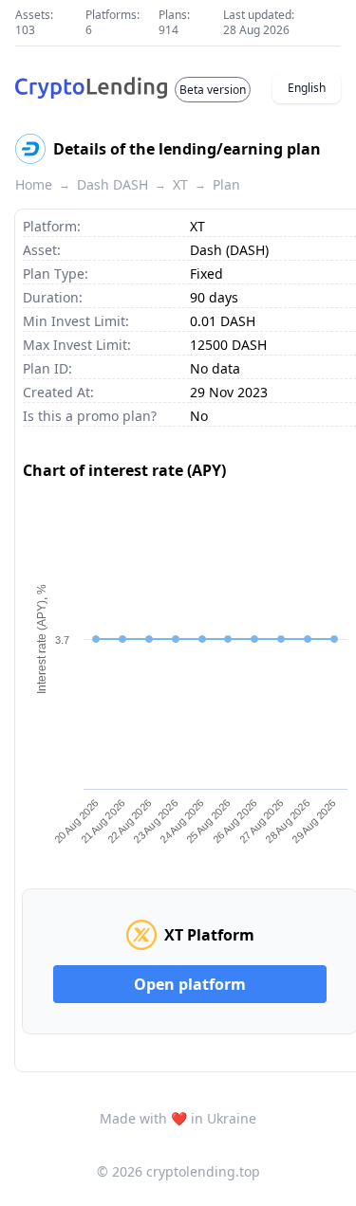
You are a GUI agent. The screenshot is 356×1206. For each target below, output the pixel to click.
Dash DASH (112, 184)
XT (180, 184)
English (307, 88)
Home (33, 184)
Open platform (190, 984)
